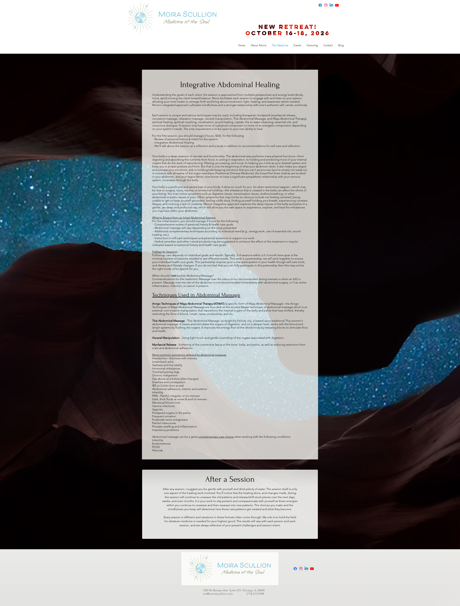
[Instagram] (326, 5)
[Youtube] (337, 5)
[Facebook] (320, 5)
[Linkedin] (331, 5)
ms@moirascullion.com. (225, 593)
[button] (297, 45)
